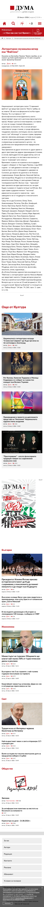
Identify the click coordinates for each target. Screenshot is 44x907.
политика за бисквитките (23, 898)
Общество (7, 769)
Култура (8, 38)
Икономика (8, 627)
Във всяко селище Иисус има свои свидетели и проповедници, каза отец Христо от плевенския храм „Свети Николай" (22, 599)
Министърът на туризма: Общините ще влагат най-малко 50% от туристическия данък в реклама (21, 658)
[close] (42, 888)
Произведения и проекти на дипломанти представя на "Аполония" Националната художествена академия (20, 419)
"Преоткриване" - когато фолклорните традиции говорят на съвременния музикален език (19, 459)
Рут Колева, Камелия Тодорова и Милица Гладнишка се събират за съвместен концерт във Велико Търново (20, 380)
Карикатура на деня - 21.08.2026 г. (16, 821)
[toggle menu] (39, 23)
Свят (4, 699)
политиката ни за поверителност (14, 899)
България (7, 550)
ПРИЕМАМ (7, 903)
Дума (9, 63)
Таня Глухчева (10, 800)
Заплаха (5, 798)
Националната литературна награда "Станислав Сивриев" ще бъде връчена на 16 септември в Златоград (21, 341)
